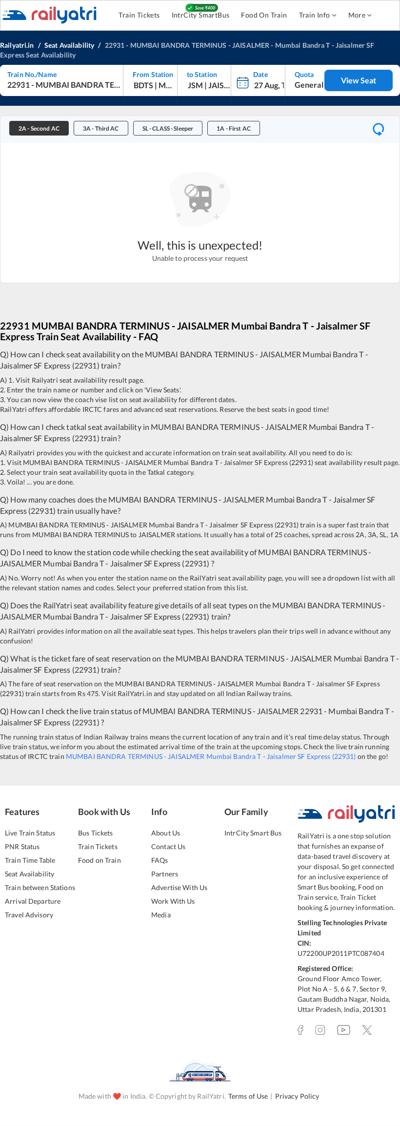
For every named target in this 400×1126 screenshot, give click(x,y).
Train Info (314, 15)
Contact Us (168, 846)
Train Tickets (139, 15)
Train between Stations (40, 887)
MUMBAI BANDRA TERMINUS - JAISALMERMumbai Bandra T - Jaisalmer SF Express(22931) (211, 756)
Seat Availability (29, 874)
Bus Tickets (95, 833)
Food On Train (264, 15)
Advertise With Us (179, 887)
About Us (165, 833)
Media (161, 915)
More (357, 15)
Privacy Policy (297, 1096)
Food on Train (99, 860)
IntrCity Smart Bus (252, 833)
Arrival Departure (32, 901)
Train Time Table (30, 860)
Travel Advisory (29, 915)
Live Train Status (30, 833)
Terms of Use (248, 1096)
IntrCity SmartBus (201, 15)
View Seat (358, 80)
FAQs (159, 860)
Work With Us (173, 901)
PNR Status (22, 846)
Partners (164, 874)
